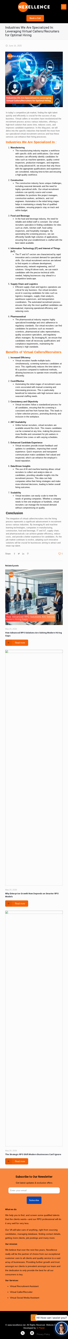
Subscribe (34, 1200)
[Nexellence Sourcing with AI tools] (34, 7)
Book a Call (35, 18)
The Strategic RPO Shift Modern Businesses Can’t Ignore (33, 1154)
